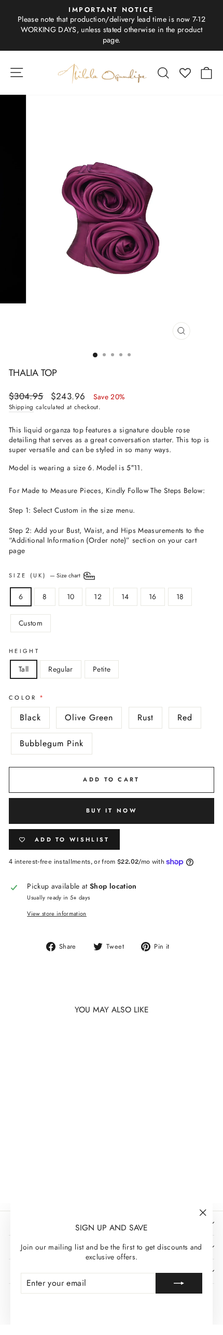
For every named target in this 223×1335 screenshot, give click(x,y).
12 (98, 596)
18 (180, 596)
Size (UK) (45, 575)
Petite (101, 669)
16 (153, 596)
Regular (60, 669)
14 (125, 596)
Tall (24, 669)
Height (24, 651)
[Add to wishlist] (21, 1042)
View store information (57, 914)
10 (71, 596)
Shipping (21, 407)
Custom (31, 623)
